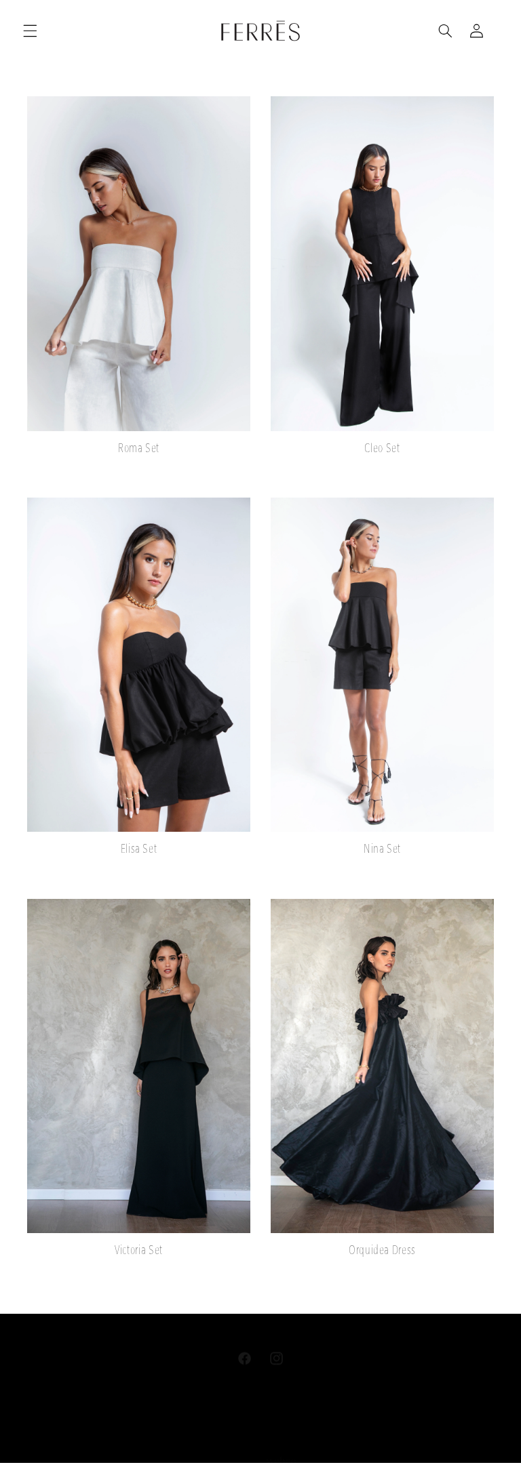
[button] (29, 30)
